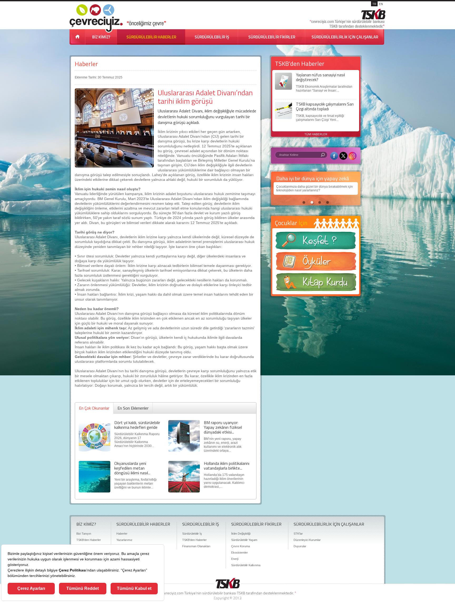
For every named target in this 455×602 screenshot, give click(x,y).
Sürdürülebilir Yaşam (244, 539)
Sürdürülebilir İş (192, 533)
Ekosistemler (239, 552)
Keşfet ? (315, 242)
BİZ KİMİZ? (101, 37)
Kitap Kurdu (315, 284)
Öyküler (315, 262)
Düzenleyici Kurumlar (307, 539)
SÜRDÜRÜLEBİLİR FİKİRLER (271, 37)
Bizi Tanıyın (83, 533)
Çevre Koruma (240, 546)
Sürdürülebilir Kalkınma (245, 565)
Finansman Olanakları (196, 546)
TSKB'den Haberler (88, 539)
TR (374, 3)
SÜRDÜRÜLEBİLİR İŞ (212, 37)
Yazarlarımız (124, 539)
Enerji (234, 558)
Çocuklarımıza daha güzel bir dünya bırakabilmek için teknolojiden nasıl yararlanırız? (314, 188)
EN (381, 3)
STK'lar (298, 533)
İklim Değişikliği (240, 533)
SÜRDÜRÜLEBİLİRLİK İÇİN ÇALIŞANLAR (344, 37)
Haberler (86, 63)
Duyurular (300, 546)
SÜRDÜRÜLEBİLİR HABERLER (151, 37)
